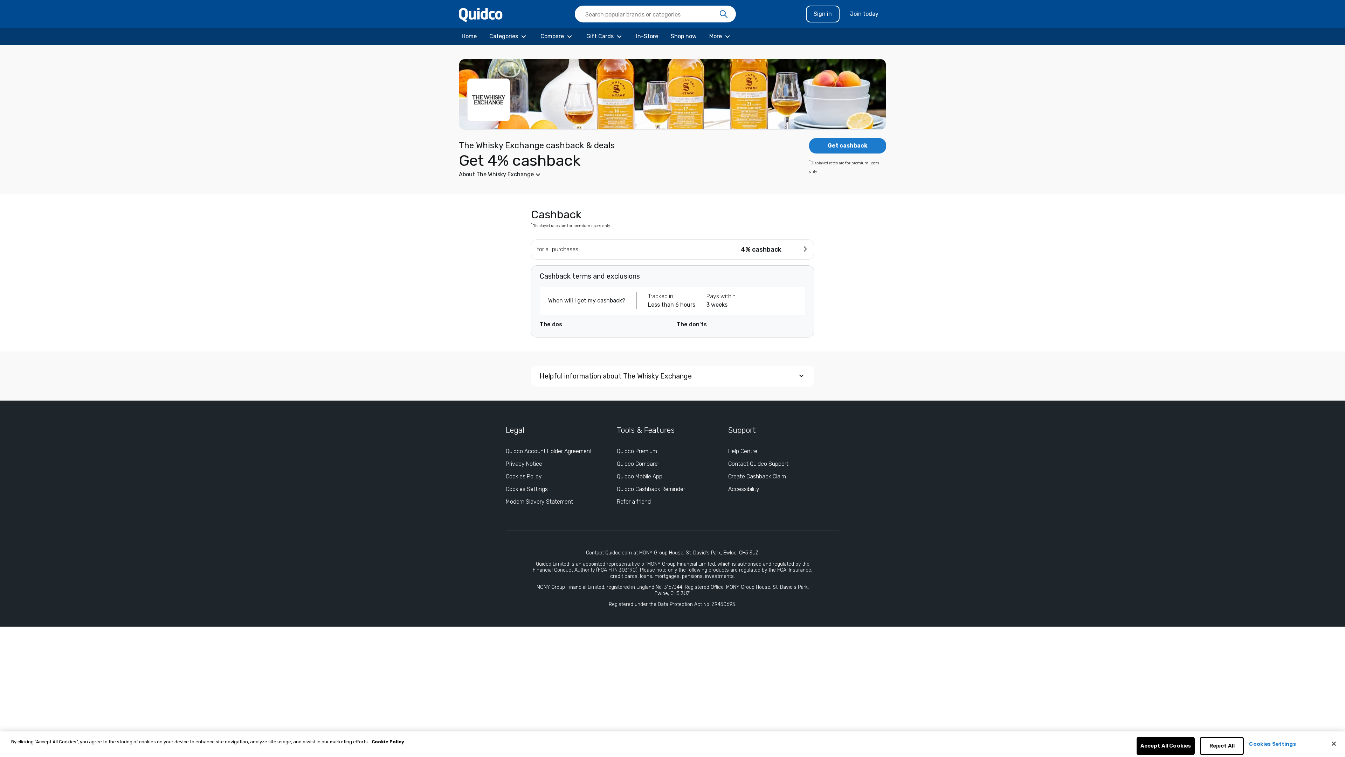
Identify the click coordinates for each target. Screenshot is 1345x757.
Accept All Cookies (1165, 746)
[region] (672, 744)
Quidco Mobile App (639, 476)
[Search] (723, 14)
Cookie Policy (388, 741)
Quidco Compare (637, 464)
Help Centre (742, 451)
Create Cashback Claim (757, 476)
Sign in (823, 14)
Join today (864, 14)
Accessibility (743, 489)
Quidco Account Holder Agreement (549, 451)
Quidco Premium (637, 451)
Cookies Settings (527, 489)
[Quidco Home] (481, 14)
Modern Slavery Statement (539, 501)
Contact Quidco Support (758, 464)
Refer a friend (634, 501)
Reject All (1222, 746)
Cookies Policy (524, 476)
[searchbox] (655, 14)
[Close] (1333, 743)
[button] (620, 174)
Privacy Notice (524, 464)
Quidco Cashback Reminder (651, 489)
